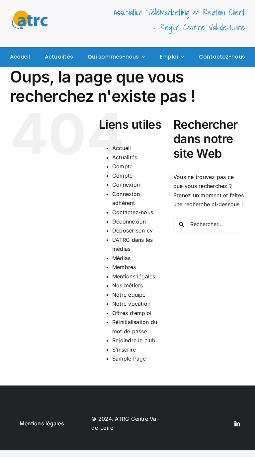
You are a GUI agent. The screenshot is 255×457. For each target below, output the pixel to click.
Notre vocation (131, 303)
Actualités (124, 157)
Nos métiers (127, 285)
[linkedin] (237, 423)
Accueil (121, 148)
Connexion (126, 184)
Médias (121, 258)
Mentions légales (133, 276)
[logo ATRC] (29, 13)
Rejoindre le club (133, 340)
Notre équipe (129, 294)
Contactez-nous (132, 212)
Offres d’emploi (132, 313)
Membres (124, 267)
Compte (122, 166)
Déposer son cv (132, 230)
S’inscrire (124, 349)
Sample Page (129, 358)
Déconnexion (129, 221)
